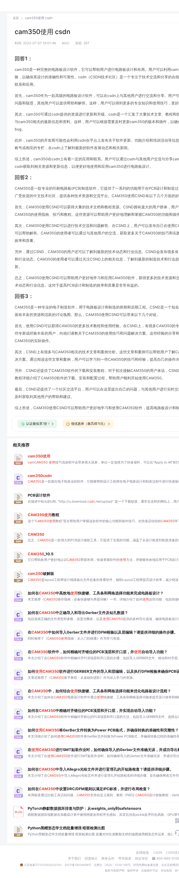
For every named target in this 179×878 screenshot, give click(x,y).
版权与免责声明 (114, 870)
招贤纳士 (91, 858)
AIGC (65, 43)
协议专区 (141, 858)
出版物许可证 (149, 870)
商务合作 (107, 858)
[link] (16, 18)
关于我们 (74, 858)
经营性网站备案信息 (145, 865)
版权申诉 (132, 870)
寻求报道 (124, 858)
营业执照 (166, 870)
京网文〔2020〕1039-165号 (112, 865)
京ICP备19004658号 (78, 865)
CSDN (158, 852)
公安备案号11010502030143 (43, 865)
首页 (16, 18)
